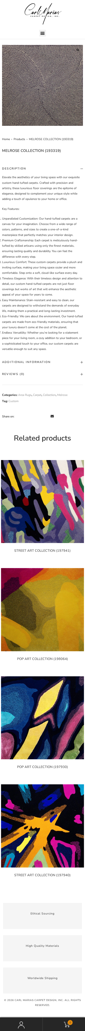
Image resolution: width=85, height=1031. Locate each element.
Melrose (62, 395)
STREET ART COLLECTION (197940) (42, 875)
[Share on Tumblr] (35, 416)
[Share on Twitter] (24, 416)
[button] (42, 33)
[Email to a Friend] (52, 416)
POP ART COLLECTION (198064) (42, 659)
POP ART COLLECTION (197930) (42, 767)
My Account (21, 1024)
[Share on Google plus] (41, 416)
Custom (13, 401)
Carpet (37, 395)
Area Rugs (25, 395)
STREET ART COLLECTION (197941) (42, 550)
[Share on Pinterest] (47, 416)
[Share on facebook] (18, 416)
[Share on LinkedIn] (29, 416)
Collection (49, 395)
